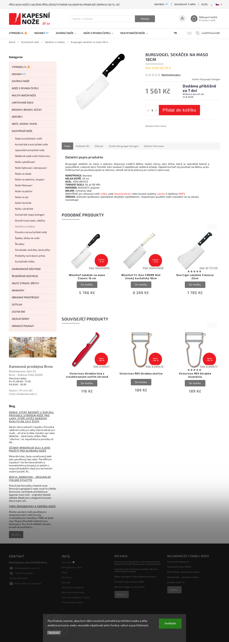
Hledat (145, 18)
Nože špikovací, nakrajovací (31, 167)
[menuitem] (20, 33)
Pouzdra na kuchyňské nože (31, 232)
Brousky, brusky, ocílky (27, 109)
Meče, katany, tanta (24, 123)
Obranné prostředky (25, 297)
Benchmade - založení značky (183, 577)
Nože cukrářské (24, 208)
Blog (204, 4)
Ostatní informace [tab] (154, 146)
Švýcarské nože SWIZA (179, 567)
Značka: (206, 79)
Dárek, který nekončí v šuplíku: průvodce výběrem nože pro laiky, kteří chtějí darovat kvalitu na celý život (31, 417)
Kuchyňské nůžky (25, 261)
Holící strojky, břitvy (25, 283)
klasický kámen (122, 193)
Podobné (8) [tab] (83, 146)
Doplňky (17, 116)
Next (215, 227)
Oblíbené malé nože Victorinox (32, 155)
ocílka (103, 193)
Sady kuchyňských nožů (28, 138)
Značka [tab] (124, 146)
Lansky (161, 193)
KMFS (182, 193)
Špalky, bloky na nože (27, 237)
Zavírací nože (21, 81)
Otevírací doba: (18, 378)
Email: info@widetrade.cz (23, 393)
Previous (210, 227)
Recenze (67, 577)
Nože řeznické (23, 202)
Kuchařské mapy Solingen (30, 214)
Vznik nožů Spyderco (178, 561)
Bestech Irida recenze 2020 (129, 582)
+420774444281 (23, 573)
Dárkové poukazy (23, 325)
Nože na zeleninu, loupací (29, 179)
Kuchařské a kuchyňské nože (31, 144)
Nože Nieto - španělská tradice (183, 572)
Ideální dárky (20, 318)
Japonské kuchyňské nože (30, 150)
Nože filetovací (23, 185)
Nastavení (54, 632)
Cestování (18, 311)
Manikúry (18, 290)
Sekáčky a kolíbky (25, 226)
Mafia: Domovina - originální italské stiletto (30, 478)
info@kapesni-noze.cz (27, 568)
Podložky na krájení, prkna (30, 255)
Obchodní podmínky (73, 592)
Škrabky (19, 243)
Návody (66, 582)
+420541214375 (18, 578)
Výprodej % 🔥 (21, 66)
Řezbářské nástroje (25, 276)
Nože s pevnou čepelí (25, 88)
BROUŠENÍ (71, 193)
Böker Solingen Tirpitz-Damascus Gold (134, 576)
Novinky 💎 (161, 4)
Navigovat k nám (185, 4)
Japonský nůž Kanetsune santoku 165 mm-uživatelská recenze (136, 570)
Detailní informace (155, 125)
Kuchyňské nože (22, 130)
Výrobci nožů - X (175, 582)
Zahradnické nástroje (26, 268)
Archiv (16, 534)
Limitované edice (23, 102)
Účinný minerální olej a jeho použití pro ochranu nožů (29, 449)
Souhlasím (170, 623)
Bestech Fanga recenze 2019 (129, 587)
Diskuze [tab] (99, 146)
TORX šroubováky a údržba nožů (32, 506)
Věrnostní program (73, 587)
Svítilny (17, 304)
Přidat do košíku (179, 110)
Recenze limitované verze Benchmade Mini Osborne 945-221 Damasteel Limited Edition (137, 562)
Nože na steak (23, 173)
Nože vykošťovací (25, 161)
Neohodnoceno (171, 75)
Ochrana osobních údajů (76, 597)
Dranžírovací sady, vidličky (30, 220)
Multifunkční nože (24, 95)
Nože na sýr (22, 197)
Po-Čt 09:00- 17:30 (20, 381)
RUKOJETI (83, 187)
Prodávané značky (72, 602)
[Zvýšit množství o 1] (156, 110)
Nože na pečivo (23, 191)
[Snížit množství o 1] (148, 110)
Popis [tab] (67, 146)
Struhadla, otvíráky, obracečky (32, 249)
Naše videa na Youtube (27, 583)
